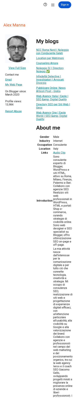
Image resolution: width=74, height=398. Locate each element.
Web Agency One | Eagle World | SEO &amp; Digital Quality (51, 116)
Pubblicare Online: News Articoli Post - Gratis (51, 89)
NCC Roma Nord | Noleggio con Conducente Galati (52, 51)
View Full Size (17, 68)
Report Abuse (13, 111)
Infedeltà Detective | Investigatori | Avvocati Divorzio (50, 80)
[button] (45, 5)
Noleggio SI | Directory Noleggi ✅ (50, 70)
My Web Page (13, 84)
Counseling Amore (47, 63)
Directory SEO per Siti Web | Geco (53, 106)
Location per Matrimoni (50, 58)
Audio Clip (59, 152)
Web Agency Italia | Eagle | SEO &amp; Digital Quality (52, 98)
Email (8, 79)
